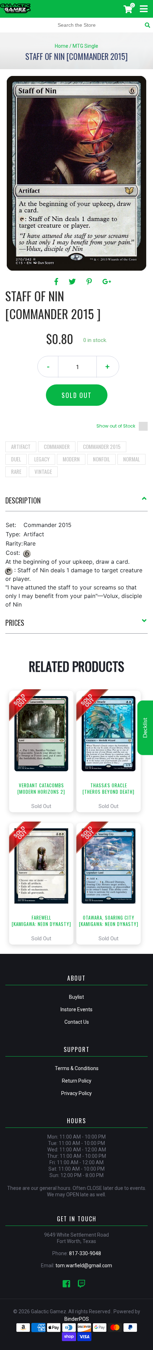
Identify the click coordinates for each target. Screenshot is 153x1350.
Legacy (41, 459)
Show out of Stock (115, 426)
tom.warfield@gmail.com (84, 1265)
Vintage (43, 471)
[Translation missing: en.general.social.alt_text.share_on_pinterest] (90, 281)
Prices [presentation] (14, 622)
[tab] (76, 503)
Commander (57, 446)
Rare (16, 471)
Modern (71, 459)
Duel (16, 459)
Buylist (76, 997)
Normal (131, 459)
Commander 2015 (102, 446)
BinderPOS (76, 1319)
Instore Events (76, 1009)
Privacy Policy (76, 1093)
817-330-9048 (85, 1253)
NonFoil (101, 459)
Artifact (21, 446)
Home (61, 46)
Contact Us (76, 1022)
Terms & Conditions (77, 1068)
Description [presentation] (23, 500)
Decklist (145, 728)
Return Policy (76, 1081)
